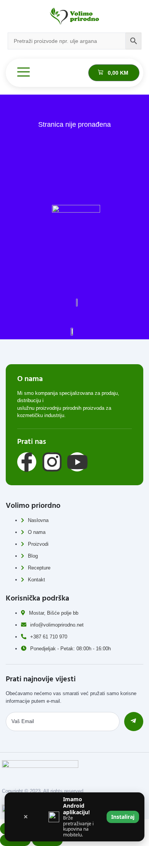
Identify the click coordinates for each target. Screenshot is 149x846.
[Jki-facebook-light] (26, 461)
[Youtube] (77, 461)
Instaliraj (122, 816)
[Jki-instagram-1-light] (52, 461)
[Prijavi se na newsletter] (133, 721)
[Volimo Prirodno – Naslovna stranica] (74, 16)
